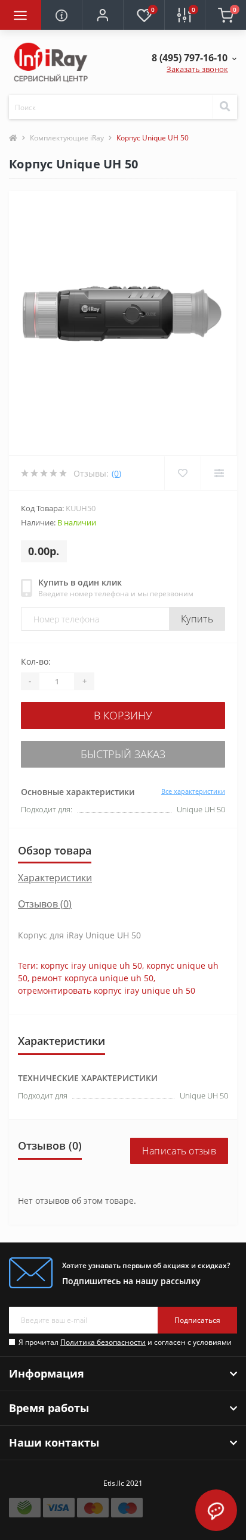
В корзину (123, 715)
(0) (116, 473)
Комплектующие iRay (67, 138)
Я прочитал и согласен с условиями (125, 1342)
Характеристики (55, 877)
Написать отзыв (179, 1150)
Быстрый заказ (123, 754)
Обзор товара (54, 850)
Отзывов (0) (45, 903)
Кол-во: (36, 661)
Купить (197, 618)
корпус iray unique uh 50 (91, 965)
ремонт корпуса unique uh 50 (92, 978)
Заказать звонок (197, 69)
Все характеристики (193, 791)
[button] (102, 15)
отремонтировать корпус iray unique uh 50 (106, 990)
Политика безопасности (103, 1342)
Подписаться (197, 1320)
